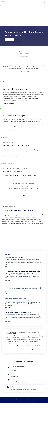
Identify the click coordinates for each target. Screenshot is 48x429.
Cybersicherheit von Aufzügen (14, 257)
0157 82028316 (14, 376)
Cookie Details (32, 399)
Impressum (25, 399)
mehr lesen (7, 266)
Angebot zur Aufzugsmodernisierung (16, 298)
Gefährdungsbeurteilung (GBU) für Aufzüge (18, 312)
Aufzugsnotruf (9, 285)
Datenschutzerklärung (17, 399)
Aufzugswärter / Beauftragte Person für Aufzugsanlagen (22, 271)
